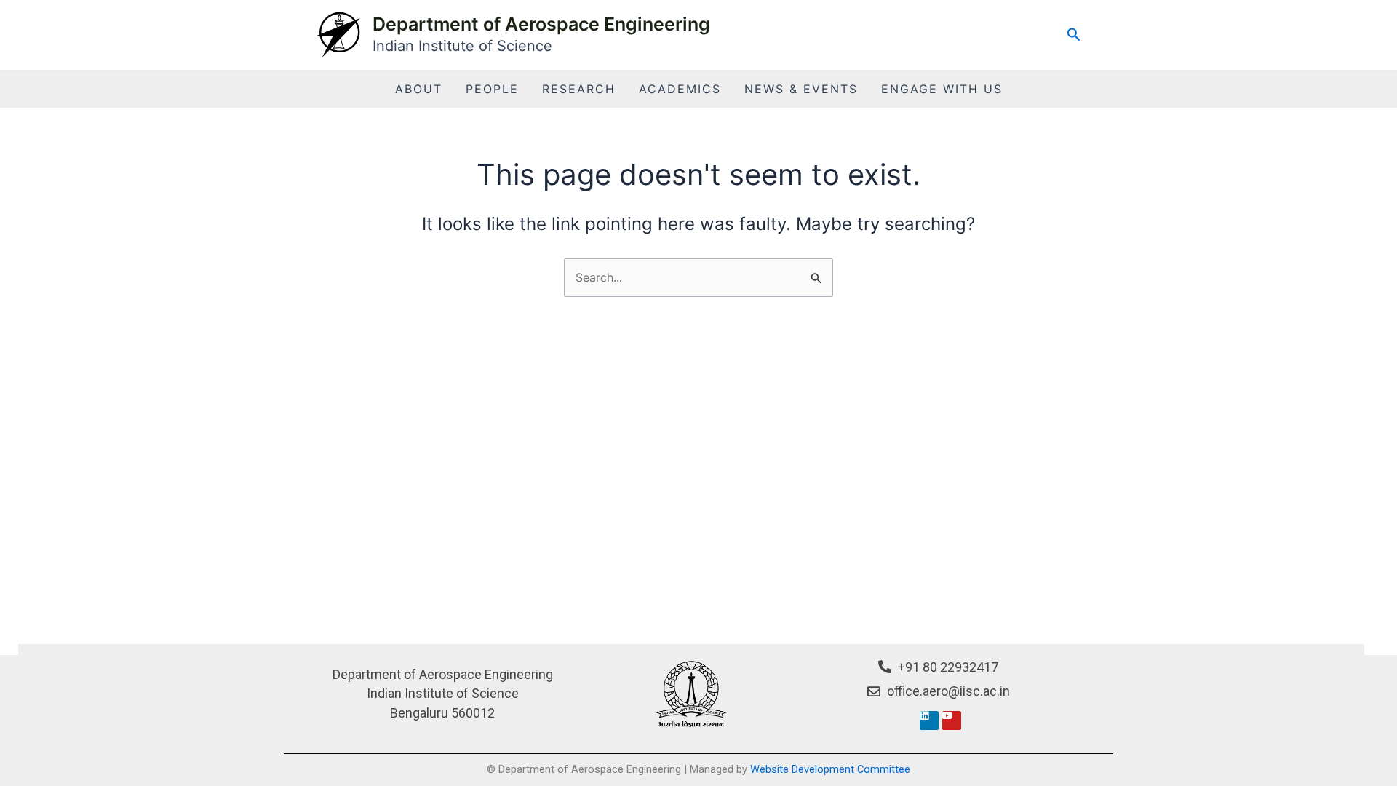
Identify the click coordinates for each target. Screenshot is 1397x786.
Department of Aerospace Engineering (541, 24)
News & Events (801, 89)
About (418, 89)
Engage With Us (942, 89)
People (492, 89)
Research (579, 89)
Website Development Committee (830, 769)
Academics (680, 89)
